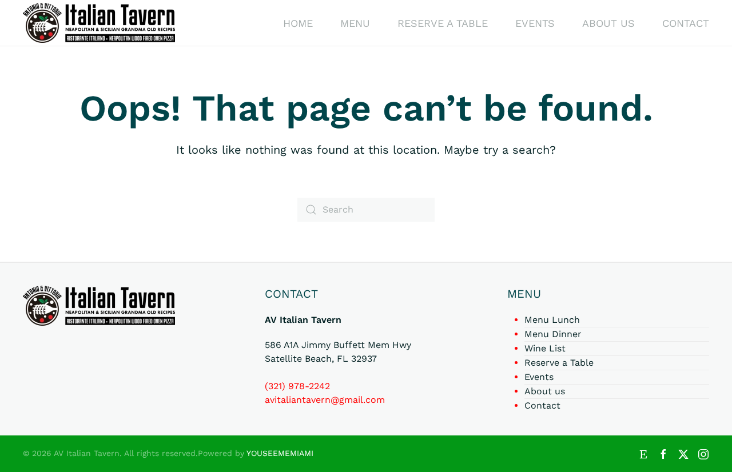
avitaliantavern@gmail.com (325, 399)
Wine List (545, 348)
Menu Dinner (553, 334)
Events (535, 23)
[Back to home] (99, 23)
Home (298, 23)
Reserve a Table (442, 23)
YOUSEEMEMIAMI (279, 453)
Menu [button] (355, 23)
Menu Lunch (552, 319)
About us (608, 23)
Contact (685, 23)
